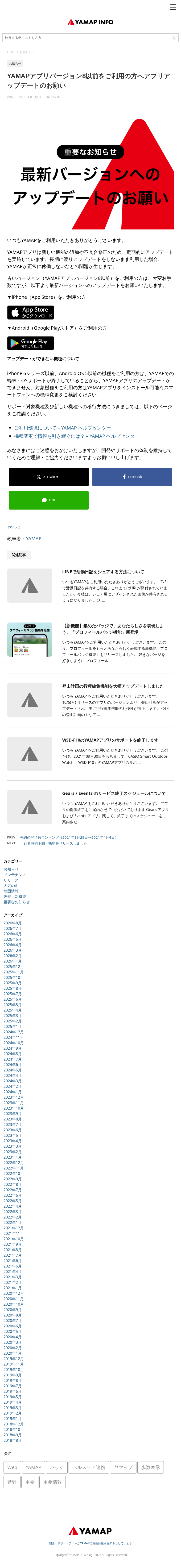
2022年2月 (13, 1217)
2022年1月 (13, 1222)
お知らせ (14, 527)
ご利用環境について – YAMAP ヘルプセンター (62, 428)
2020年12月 (14, 1293)
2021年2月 (13, 1282)
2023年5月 (13, 1135)
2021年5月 (13, 1266)
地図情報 (11, 891)
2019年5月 (13, 1396)
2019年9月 (13, 1375)
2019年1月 (13, 1418)
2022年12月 (14, 1162)
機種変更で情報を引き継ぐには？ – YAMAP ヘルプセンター (76, 436)
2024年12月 (14, 1032)
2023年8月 (13, 1119)
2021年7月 (13, 1255)
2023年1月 (13, 1157)
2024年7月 (13, 1059)
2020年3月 (13, 1342)
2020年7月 (13, 1320)
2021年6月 (13, 1260)
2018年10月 (14, 1429)
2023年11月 (14, 1102)
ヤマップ (123, 1467)
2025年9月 (13, 982)
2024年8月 (13, 1053)
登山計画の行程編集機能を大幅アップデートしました (113, 686)
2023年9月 (13, 1113)
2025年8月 (13, 988)
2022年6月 (13, 1195)
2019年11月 (14, 1364)
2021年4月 (13, 1271)
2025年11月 (14, 972)
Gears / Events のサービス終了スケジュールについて (114, 793)
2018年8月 (13, 1440)
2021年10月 (14, 1238)
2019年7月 (13, 1385)
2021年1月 (13, 1287)
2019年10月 (14, 1369)
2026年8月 (13, 923)
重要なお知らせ (17, 902)
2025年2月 (13, 1021)
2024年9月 (13, 1048)
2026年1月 (13, 961)
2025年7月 (13, 993)
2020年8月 (13, 1315)
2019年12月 (14, 1358)
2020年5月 (13, 1331)
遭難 (12, 1482)
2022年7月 (13, 1189)
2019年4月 (13, 1402)
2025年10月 (14, 977)
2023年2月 (13, 1151)
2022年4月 (13, 1206)
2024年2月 (13, 1086)
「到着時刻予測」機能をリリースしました (53, 843)
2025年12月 (14, 966)
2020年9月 (13, 1309)
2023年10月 (14, 1108)
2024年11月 (14, 1037)
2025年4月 (13, 1010)
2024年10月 (14, 1042)
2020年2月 (13, 1347)
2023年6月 (13, 1130)
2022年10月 (14, 1173)
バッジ (57, 1467)
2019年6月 (13, 1391)
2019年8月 (13, 1380)
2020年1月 (13, 1353)
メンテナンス (15, 874)
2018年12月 (14, 1424)
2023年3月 (13, 1146)
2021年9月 (13, 1244)
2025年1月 (13, 1026)
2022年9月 (13, 1179)
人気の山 (11, 885)
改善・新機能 (15, 896)
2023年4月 (13, 1140)
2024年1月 (13, 1091)
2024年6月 (13, 1064)
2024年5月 (13, 1070)
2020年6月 (13, 1326)
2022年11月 (14, 1168)
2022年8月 (13, 1184)
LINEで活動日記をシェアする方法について (103, 571)
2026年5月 (13, 939)
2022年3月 (13, 1211)
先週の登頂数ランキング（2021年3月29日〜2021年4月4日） (69, 837)
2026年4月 (13, 944)
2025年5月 (13, 1004)
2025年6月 (13, 999)
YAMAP (33, 538)
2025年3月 (13, 1015)
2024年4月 (13, 1075)
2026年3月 (13, 950)
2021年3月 (13, 1277)
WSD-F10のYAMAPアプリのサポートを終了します (110, 740)
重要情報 (52, 1482)
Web (12, 1467)
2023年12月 (14, 1097)
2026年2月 (13, 955)
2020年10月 (14, 1304)
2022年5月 (13, 1200)
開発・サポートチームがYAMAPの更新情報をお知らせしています (90, 1543)
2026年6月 (13, 933)
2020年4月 (13, 1336)
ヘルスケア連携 (88, 1467)
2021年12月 (14, 1228)
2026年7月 (13, 928)
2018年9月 (13, 1435)
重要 (30, 1482)
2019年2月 (13, 1413)
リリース (11, 880)
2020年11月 (14, 1298)
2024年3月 (13, 1081)
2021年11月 (14, 1233)
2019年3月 (13, 1407)
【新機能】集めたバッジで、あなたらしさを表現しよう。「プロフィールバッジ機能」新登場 (113, 629)
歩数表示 (150, 1467)
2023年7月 (13, 1124)
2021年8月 (13, 1249)
